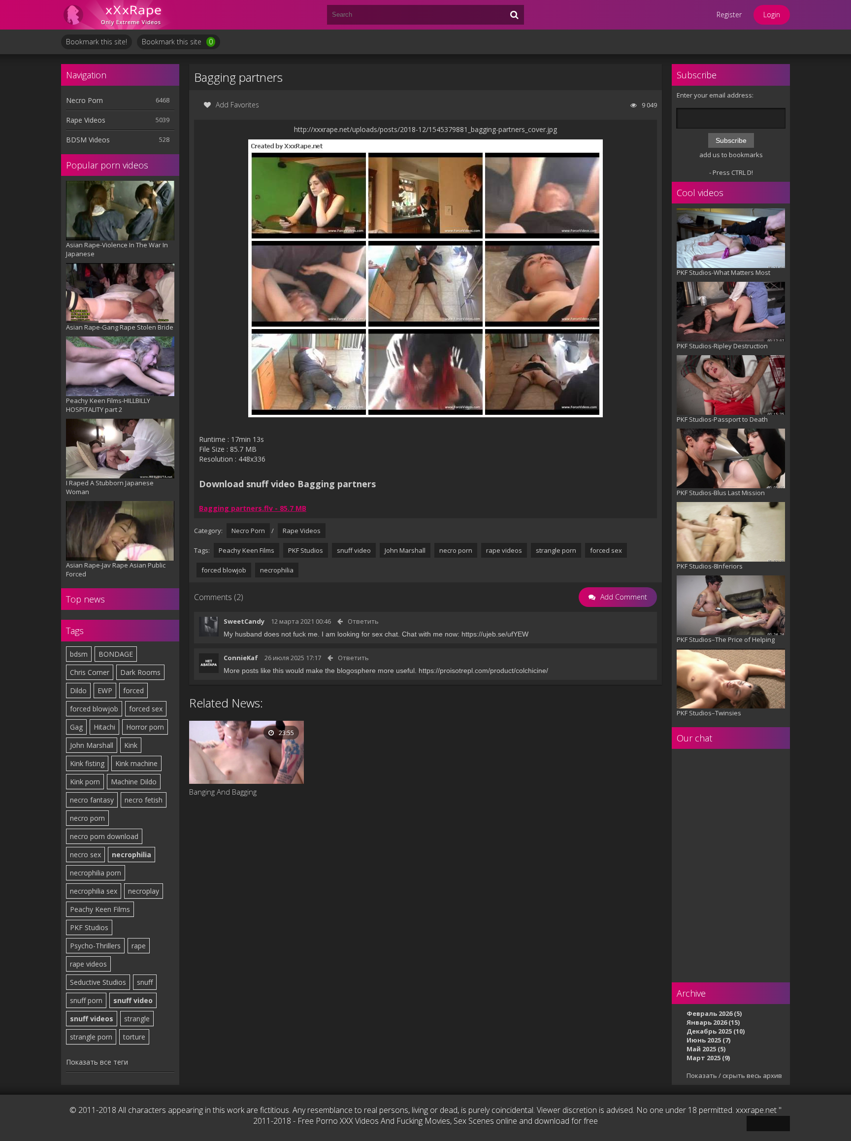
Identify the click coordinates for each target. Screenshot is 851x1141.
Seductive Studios (98, 982)
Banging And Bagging (223, 792)
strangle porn (91, 1036)
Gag (76, 727)
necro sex (85, 854)
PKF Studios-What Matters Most (723, 272)
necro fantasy (92, 800)
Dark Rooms (140, 672)
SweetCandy (244, 621)
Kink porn (85, 781)
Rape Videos (85, 120)
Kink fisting (87, 763)
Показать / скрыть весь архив (734, 1075)
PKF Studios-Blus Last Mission (721, 492)
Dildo (78, 690)
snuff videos (91, 1018)
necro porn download (104, 836)
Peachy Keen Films (100, 909)
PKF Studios (89, 927)
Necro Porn (84, 100)
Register (729, 14)
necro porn (87, 818)
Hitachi (104, 727)
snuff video (133, 1000)
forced (133, 690)
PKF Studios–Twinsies (709, 712)
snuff (145, 982)
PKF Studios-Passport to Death (722, 419)
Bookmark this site (177, 41)
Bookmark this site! (96, 41)
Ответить (363, 621)
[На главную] (120, 15)
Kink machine (136, 763)
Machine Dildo (134, 781)
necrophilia (131, 854)
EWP (105, 690)
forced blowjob (94, 708)
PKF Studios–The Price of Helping (726, 639)
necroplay (143, 891)
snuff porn (86, 1000)
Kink (130, 745)
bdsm (79, 654)
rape (138, 945)
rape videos (88, 964)
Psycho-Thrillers (95, 945)
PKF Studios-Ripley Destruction (722, 345)
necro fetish (144, 800)
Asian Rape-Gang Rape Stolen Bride (119, 327)
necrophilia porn (95, 872)
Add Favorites (237, 104)
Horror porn (145, 727)
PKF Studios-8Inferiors (710, 566)
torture (134, 1036)
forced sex (146, 708)
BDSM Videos (88, 139)
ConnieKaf (241, 657)
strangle (137, 1018)
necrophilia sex (93, 891)
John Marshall (91, 745)
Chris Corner (89, 672)
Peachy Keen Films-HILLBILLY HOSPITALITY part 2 (108, 405)
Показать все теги (97, 1062)
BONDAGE (115, 654)
